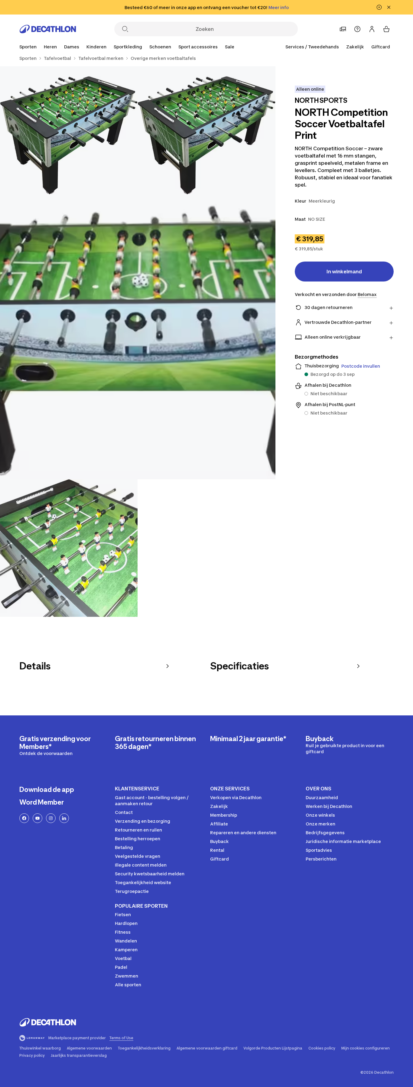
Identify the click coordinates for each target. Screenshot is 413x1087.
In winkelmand (344, 271)
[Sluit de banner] (389, 7)
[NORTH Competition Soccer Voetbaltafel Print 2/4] (69, 135)
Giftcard (380, 46)
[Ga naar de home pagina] (47, 29)
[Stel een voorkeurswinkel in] (343, 29)
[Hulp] (357, 29)
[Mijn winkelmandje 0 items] (386, 29)
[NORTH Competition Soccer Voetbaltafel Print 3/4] (137, 341)
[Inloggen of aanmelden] (372, 29)
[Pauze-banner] (379, 7)
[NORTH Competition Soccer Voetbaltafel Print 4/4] (69, 548)
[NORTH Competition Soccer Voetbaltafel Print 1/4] (206, 135)
